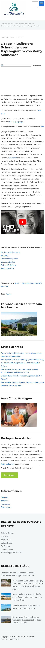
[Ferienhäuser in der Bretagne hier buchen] (19, 323)
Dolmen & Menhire (8, 265)
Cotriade (4, 536)
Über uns (4, 497)
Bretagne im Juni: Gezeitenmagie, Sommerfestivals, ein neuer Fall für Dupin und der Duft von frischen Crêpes (22, 362)
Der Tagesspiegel (16, 122)
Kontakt (4, 500)
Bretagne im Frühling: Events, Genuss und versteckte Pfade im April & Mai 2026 (27, 620)
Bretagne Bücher (8, 262)
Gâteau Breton (7, 543)
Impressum (5, 504)
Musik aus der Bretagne (10, 252)
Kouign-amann (7, 549)
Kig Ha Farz (5, 539)
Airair (17, 283)
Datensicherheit (7, 464)
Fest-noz (4, 255)
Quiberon (13, 157)
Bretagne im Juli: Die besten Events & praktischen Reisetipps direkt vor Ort (18, 574)
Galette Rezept (7, 533)
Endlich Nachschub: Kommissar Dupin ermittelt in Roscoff (26, 607)
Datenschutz (6, 507)
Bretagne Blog (13, 24)
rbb (42, 126)
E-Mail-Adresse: (7, 468)
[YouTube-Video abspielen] (22, 222)
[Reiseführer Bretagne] (19, 415)
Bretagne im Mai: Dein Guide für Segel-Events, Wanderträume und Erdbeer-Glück (27, 597)
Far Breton (5, 546)
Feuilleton (21, 38)
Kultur (8, 294)
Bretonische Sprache (9, 258)
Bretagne (4, 24)
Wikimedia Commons (31, 283)
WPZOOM (15, 639)
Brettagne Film (7, 268)
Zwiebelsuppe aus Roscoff (11, 552)
